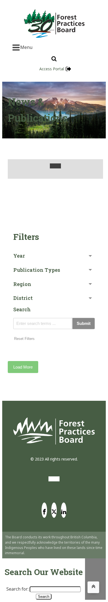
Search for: (17, 589)
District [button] (23, 298)
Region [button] (22, 284)
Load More (23, 367)
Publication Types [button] (36, 270)
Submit (84, 323)
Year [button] (19, 255)
